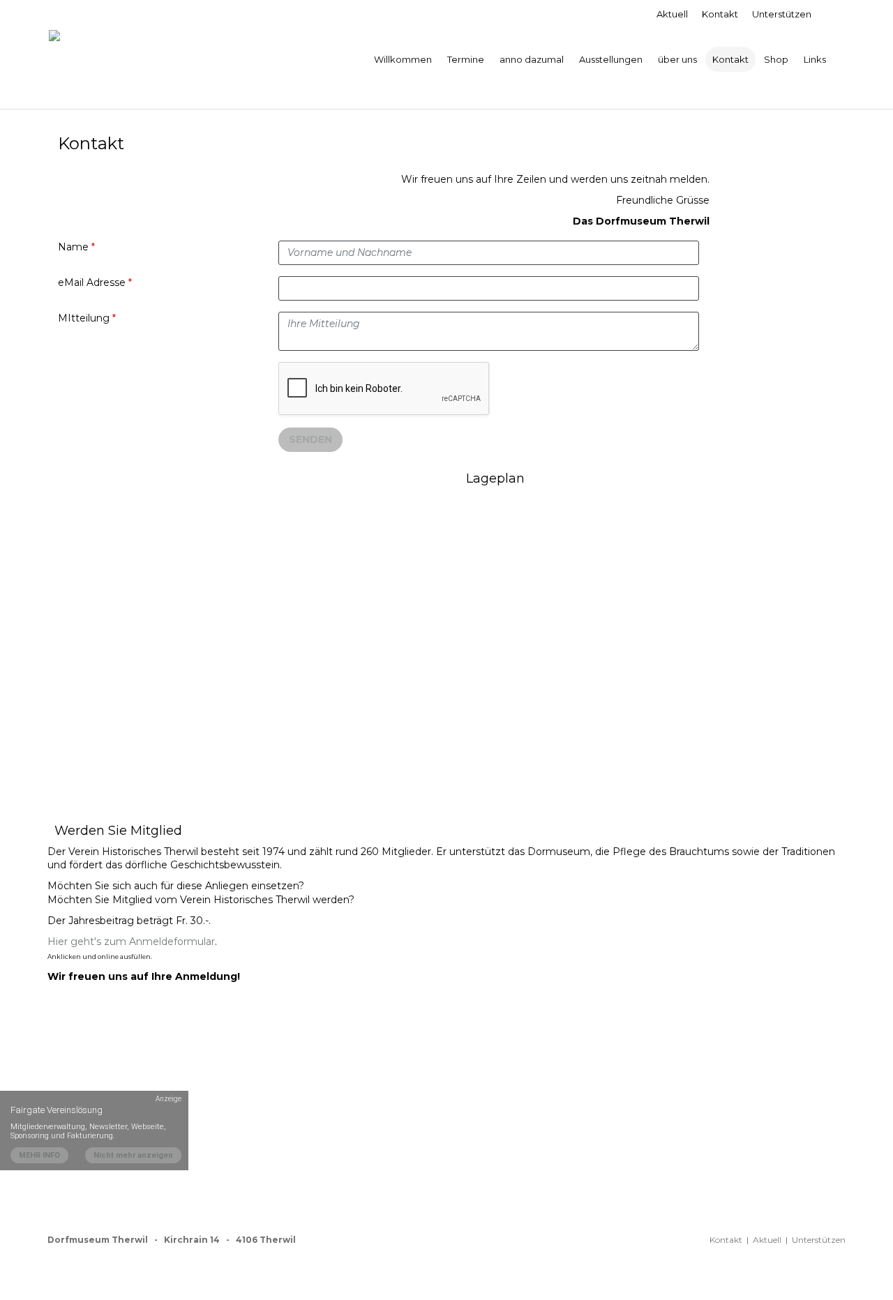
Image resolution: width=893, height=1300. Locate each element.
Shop (776, 59)
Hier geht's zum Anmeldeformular (131, 941)
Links (815, 59)
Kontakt (720, 14)
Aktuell (672, 14)
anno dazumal (532, 59)
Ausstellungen (611, 59)
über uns (677, 59)
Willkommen (403, 59)
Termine (465, 59)
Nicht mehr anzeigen (133, 1155)
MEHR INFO (39, 1155)
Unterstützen (781, 14)
